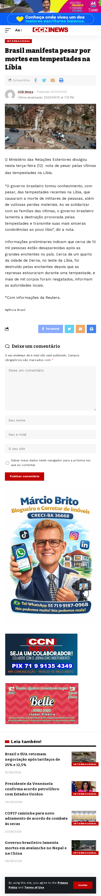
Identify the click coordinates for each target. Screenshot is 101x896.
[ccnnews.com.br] (50, 30)
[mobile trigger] (9, 30)
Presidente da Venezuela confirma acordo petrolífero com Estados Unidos (32, 789)
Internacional (18, 41)
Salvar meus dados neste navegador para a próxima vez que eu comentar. (50, 463)
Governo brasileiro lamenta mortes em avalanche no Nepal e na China (36, 848)
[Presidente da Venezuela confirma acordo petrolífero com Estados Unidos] (84, 788)
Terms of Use (34, 887)
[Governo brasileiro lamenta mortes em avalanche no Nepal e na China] (84, 847)
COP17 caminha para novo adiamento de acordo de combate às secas (36, 818)
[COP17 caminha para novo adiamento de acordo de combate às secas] (84, 818)
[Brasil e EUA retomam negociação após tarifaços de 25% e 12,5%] (84, 759)
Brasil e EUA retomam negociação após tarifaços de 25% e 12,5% (32, 759)
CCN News (25, 91)
